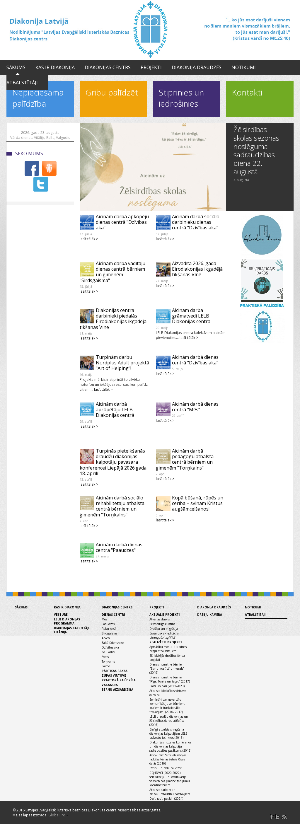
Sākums (15, 67)
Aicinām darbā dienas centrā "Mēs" (195, 407)
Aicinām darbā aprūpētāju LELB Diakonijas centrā (115, 409)
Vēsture (61, 615)
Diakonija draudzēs (196, 67)
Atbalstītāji (22, 82)
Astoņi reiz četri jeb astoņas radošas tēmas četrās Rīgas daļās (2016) (167, 759)
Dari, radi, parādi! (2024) (166, 798)
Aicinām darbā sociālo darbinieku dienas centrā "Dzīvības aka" (195, 222)
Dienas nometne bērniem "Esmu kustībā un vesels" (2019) (167, 668)
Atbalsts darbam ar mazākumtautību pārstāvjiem (169, 792)
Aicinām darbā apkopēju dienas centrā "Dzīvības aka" (122, 222)
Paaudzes (108, 624)
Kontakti (247, 92)
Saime (106, 666)
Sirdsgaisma (109, 633)
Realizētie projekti (165, 642)
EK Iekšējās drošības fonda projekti (167, 658)
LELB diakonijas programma (67, 621)
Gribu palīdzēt (112, 92)
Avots (105, 657)
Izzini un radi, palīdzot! (166, 768)
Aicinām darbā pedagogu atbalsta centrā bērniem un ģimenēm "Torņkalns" (185, 459)
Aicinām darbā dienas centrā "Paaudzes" (119, 547)
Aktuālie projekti (164, 615)
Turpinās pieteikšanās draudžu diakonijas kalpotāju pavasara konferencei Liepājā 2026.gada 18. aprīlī (113, 462)
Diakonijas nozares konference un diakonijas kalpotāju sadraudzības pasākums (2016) (170, 746)
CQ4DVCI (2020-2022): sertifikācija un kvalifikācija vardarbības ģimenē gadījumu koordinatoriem (169, 779)
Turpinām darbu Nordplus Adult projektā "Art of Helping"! (122, 362)
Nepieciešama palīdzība (38, 98)
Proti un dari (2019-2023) (167, 686)
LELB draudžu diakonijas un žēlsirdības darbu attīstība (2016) (168, 720)
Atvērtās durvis (159, 619)
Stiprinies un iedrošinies (181, 98)
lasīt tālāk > (89, 238)
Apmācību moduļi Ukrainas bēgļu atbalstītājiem (168, 649)
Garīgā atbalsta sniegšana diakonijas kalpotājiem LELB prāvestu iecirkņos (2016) (168, 733)
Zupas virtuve (114, 675)
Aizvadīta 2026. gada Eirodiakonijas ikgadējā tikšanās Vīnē (197, 269)
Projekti (151, 67)
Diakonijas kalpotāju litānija (72, 630)
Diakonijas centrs (108, 67)
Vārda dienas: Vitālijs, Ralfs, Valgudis (40, 137)
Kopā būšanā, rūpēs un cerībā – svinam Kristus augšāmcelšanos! (197, 503)
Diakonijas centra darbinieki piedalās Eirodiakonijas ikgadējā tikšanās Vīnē (113, 318)
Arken (106, 638)
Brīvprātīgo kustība (162, 624)
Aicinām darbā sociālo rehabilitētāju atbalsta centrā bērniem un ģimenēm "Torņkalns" (112, 506)
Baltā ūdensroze (113, 643)
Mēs (104, 619)
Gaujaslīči (108, 652)
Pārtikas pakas (114, 671)
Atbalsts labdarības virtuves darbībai (167, 693)
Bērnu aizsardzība (117, 689)
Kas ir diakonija (55, 67)
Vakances (110, 685)
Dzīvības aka (110, 647)
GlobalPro (56, 815)
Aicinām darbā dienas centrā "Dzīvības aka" (195, 360)
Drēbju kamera (209, 615)
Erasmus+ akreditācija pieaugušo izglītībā (164, 635)
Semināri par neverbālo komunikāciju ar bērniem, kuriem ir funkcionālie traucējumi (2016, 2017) (167, 705)
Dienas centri (113, 615)
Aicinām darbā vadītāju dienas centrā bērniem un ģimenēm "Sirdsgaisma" (112, 272)
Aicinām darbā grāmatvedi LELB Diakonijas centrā (191, 316)
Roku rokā (109, 629)
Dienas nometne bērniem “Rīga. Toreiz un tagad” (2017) (169, 679)
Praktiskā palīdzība (119, 680)
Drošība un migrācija (163, 629)
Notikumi (243, 67)
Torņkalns (108, 661)
